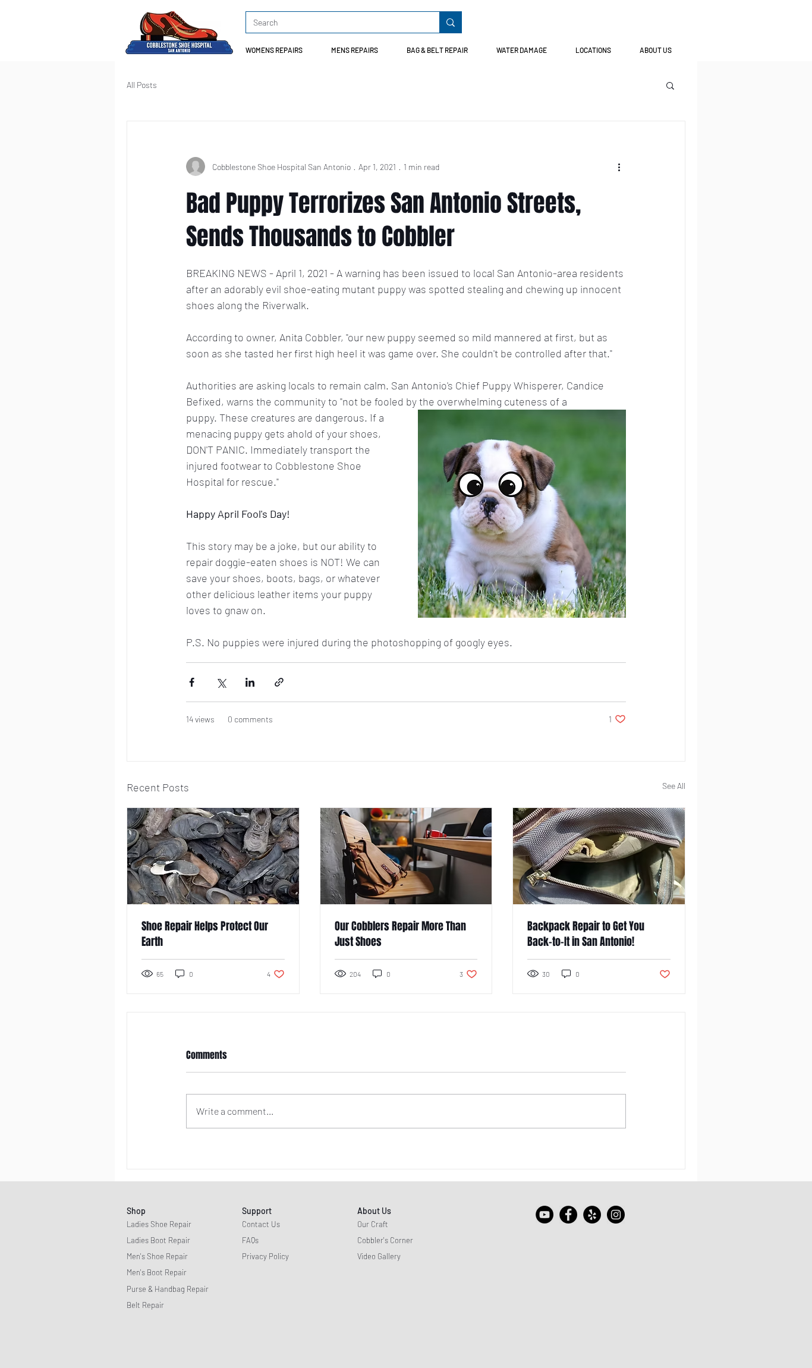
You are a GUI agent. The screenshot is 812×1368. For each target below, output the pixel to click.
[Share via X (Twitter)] (220, 682)
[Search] (450, 22)
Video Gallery (379, 1256)
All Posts (142, 85)
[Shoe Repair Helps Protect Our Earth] (213, 856)
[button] (279, 50)
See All (673, 786)
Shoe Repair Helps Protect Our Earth (204, 934)
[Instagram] (616, 1215)
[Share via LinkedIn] (250, 682)
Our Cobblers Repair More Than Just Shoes (400, 934)
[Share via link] (279, 682)
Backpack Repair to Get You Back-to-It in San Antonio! (585, 934)
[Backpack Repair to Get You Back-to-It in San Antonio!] (599, 856)
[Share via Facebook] (191, 682)
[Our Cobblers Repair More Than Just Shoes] (406, 856)
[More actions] (619, 166)
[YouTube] (544, 1215)
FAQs (250, 1240)
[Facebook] (568, 1215)
